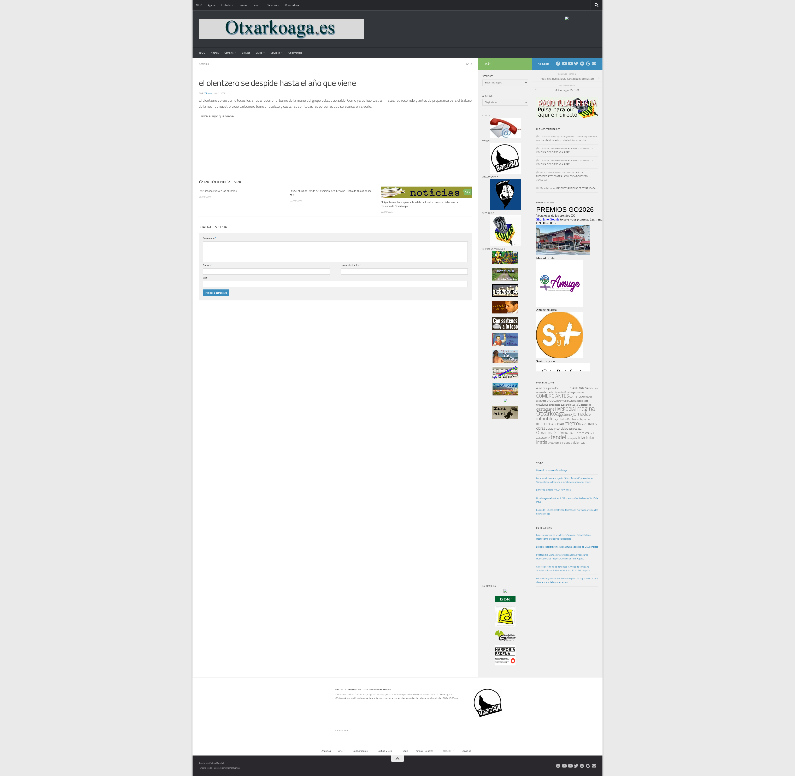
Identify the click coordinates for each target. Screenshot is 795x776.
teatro (546, 438)
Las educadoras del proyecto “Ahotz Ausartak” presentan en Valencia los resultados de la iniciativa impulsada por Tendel (564, 480)
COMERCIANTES (552, 396)
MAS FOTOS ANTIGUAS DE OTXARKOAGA (576, 188)
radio (539, 438)
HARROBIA (565, 409)
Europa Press (544, 528)
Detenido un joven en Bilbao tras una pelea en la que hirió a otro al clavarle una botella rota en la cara (567, 580)
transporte (572, 438)
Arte (340, 750)
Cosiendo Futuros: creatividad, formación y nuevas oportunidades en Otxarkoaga (567, 512)
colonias (580, 392)
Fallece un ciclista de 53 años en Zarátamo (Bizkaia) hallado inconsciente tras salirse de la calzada (563, 537)
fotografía (574, 404)
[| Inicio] (281, 29)
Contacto (225, 5)
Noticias (204, 64)
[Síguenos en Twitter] (576, 63)
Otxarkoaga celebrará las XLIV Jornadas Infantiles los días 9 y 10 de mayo (567, 500)
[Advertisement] (494, 493)
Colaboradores (360, 750)
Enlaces (243, 5)
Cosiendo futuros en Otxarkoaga (551, 470)
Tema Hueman (233, 768)
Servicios (272, 5)
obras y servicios (557, 428)
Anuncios (326, 750)
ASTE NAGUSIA (581, 388)
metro (572, 423)
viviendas (578, 443)
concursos (541, 401)
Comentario (209, 238)
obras (540, 428)
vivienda (566, 443)
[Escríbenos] (594, 63)
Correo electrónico (350, 265)
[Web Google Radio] (588, 63)
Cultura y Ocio (560, 400)
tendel (558, 437)
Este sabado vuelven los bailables (218, 191)
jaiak (568, 414)
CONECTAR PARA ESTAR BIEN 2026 (553, 490)
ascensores (563, 388)
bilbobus (593, 388)
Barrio (256, 5)
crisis (550, 400)
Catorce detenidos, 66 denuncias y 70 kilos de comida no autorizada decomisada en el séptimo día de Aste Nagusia (563, 568)
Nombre (207, 265)
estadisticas (554, 405)
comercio (576, 396)
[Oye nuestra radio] (582, 63)
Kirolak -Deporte (578, 419)
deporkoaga (582, 400)
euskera (565, 404)
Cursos (572, 400)
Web (205, 277)
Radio (405, 750)
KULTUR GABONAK (550, 424)
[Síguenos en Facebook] (558, 63)
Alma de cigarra (545, 388)
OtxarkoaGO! (548, 432)
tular (581, 437)
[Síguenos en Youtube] (564, 63)
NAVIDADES (588, 424)
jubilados (561, 419)
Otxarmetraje (292, 5)
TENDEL (540, 463)
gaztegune (545, 409)
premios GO (585, 433)
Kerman (208, 93)
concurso (587, 396)
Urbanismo (554, 443)
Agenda (212, 5)
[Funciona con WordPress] (211, 768)
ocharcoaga (575, 428)
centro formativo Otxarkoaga (561, 392)
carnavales (541, 392)
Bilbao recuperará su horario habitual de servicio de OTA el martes (567, 547)
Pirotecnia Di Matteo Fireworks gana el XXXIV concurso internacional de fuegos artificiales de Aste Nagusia (562, 557)
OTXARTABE (568, 433)
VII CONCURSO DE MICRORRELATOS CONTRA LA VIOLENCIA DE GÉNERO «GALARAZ (562, 176)
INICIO (198, 5)
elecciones (542, 404)
